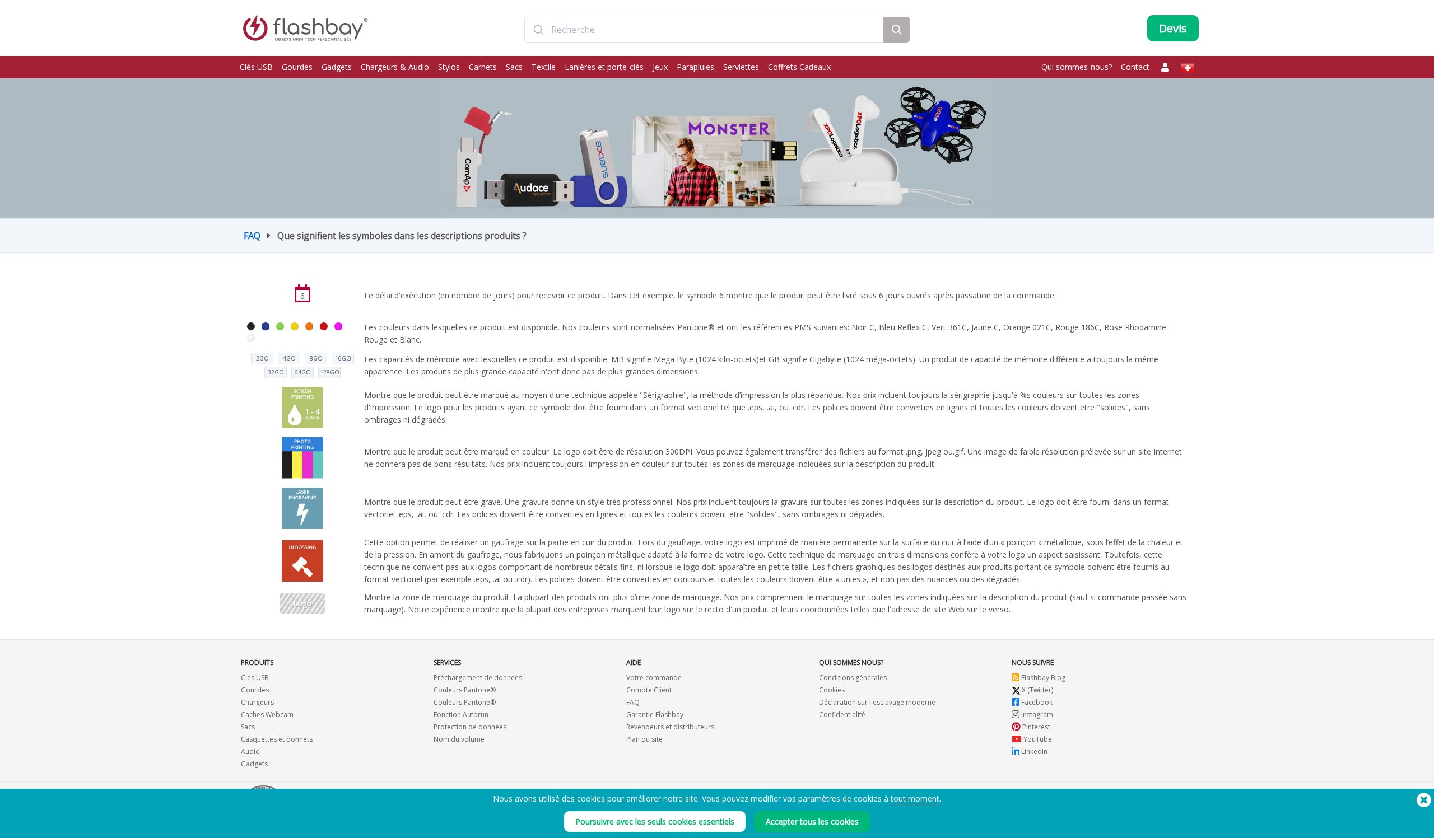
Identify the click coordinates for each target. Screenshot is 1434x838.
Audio (250, 751)
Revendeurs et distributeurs (670, 727)
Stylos (449, 67)
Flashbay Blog (1042, 677)
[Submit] (538, 29)
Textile (544, 67)
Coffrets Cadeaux (799, 67)
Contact (1135, 67)
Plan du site (644, 739)
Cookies (832, 690)
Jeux (660, 67)
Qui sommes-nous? (1076, 67)
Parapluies (695, 67)
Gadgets (337, 67)
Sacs (514, 67)
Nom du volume (459, 739)
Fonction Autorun (461, 714)
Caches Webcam (267, 714)
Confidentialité (842, 714)
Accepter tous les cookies (812, 821)
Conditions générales (853, 677)
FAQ (252, 236)
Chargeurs (257, 702)
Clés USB (256, 67)
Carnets (483, 67)
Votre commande (654, 677)
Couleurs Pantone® (465, 690)
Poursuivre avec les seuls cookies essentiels (654, 821)
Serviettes (741, 67)
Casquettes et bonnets (277, 739)
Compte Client (649, 690)
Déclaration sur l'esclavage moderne (877, 702)
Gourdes (297, 67)
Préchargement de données (478, 677)
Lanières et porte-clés (604, 67)
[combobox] (704, 30)
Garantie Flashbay (654, 714)
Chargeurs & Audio (395, 67)
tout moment (915, 798)
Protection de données (470, 727)
